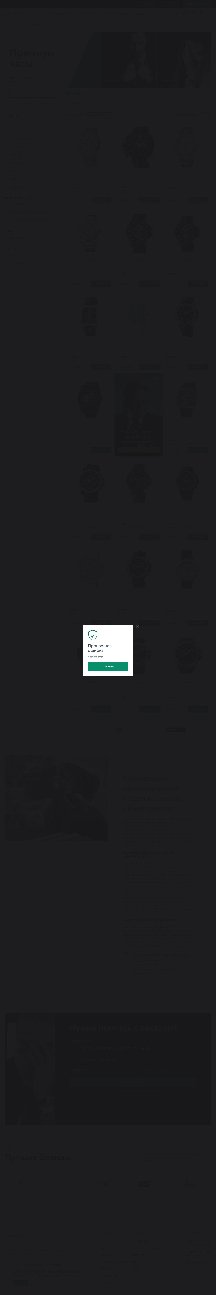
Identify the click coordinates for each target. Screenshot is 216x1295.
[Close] (138, 626)
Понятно (108, 666)
